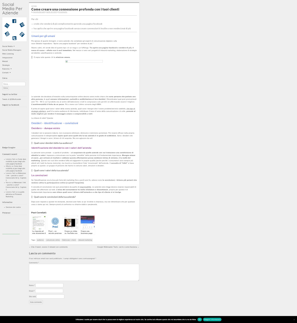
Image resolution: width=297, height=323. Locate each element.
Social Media (7, 46)
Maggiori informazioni (212, 319)
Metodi (5, 61)
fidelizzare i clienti (69, 240)
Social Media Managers (11, 50)
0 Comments (62, 12)
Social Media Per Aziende (12, 8)
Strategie (6, 65)
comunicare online (53, 240)
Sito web (32, 296)
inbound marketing (85, 240)
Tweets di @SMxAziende (11, 99)
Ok (200, 319)
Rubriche (6, 69)
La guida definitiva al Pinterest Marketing (15, 194)
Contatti (5, 73)
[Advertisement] (11, 225)
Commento (34, 263)
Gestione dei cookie (13, 207)
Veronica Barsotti (39, 12)
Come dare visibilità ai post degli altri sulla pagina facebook (16, 161)
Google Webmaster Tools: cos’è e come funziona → (118, 247)
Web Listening (8, 54)
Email (32, 291)
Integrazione (7, 58)
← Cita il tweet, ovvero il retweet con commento (48, 247)
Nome (32, 285)
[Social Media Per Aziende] (14, 31)
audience (40, 240)
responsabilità (85, 187)
